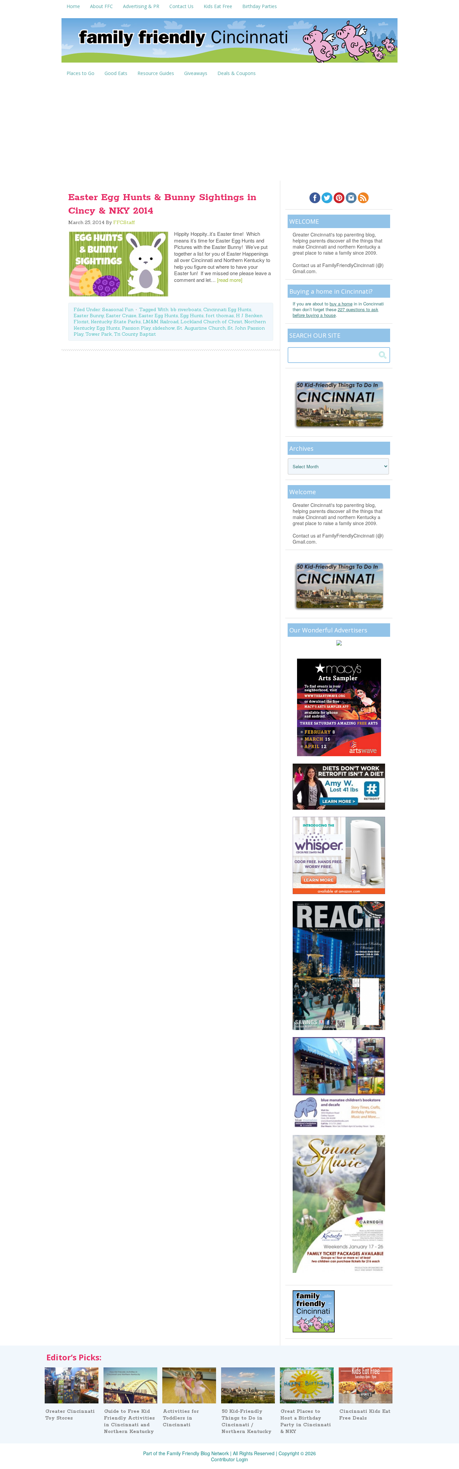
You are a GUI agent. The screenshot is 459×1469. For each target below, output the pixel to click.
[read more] (229, 279)
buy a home (341, 303)
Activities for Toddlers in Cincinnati (181, 1418)
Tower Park (98, 334)
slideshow (164, 328)
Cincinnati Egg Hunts (227, 309)
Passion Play (136, 328)
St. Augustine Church (201, 328)
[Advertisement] (229, 130)
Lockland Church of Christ (211, 322)
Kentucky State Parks (116, 322)
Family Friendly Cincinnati (229, 42)
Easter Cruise (121, 316)
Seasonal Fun (117, 309)
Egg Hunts (192, 316)
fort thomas (220, 316)
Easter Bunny (89, 316)
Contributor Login (229, 1459)
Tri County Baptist (135, 334)
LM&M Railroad (160, 322)
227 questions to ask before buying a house (335, 312)
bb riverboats (185, 309)
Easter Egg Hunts (158, 316)
